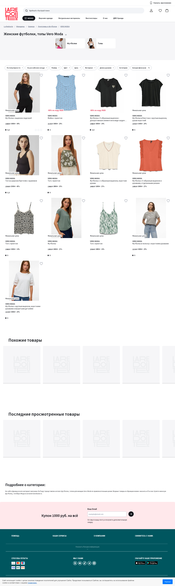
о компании (99, 536)
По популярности (13, 68)
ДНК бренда (118, 18)
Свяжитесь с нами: (144, 536)
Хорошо (168, 582)
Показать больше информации (87, 547)
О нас (105, 18)
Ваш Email (92, 509)
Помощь (15, 536)
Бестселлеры (91, 18)
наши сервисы (59, 536)
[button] (167, 10)
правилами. (32, 583)
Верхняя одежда (46, 18)
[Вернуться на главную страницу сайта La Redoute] (11, 14)
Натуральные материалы (69, 18)
